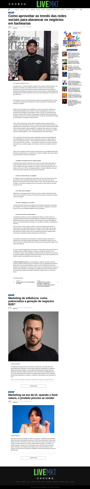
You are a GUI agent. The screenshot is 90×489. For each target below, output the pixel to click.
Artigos (22, 9)
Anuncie (62, 9)
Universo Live (56, 9)
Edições (73, 9)
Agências (17, 9)
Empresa (33, 9)
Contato (68, 9)
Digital (27, 9)
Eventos (38, 9)
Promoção (48, 9)
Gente (43, 9)
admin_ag (15, 28)
